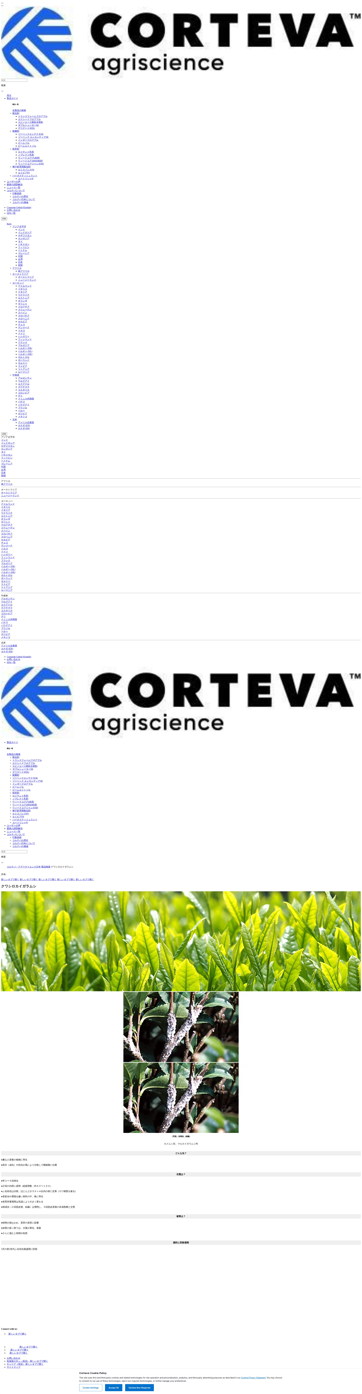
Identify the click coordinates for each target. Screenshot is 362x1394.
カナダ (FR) (24, 428)
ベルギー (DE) (25, 354)
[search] (2, 91)
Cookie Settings (91, 1388)
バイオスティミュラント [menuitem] (24, 175)
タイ (20, 241)
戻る (9, 95)
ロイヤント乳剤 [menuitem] (26, 152)
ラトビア (22, 366)
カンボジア (23, 238)
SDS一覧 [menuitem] (11, 213)
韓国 (20, 265)
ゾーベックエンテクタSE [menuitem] (30, 134)
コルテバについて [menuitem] (16, 190)
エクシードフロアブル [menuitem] (29, 119)
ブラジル (22, 407)
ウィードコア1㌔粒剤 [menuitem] (29, 158)
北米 (14, 419)
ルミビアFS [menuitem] (24, 172)
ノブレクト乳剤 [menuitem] (26, 155)
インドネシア (25, 232)
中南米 (15, 375)
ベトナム (22, 250)
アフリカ (16, 268)
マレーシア (23, 253)
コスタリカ (23, 390)
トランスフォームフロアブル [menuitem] (33, 116)
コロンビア (23, 393)
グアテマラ (23, 387)
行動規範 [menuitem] (16, 193)
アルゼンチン (25, 378)
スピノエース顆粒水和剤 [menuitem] (30, 122)
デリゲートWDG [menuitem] (26, 128)
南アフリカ (23, 271)
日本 (4, 219)
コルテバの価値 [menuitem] (20, 202)
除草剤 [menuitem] (15, 149)
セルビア (22, 321)
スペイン (22, 312)
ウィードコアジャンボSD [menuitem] (31, 164)
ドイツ (21, 333)
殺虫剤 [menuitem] (15, 113)
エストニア (23, 298)
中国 (20, 256)
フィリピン (23, 247)
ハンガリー (23, 336)
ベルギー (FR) (25, 348)
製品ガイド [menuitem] (12, 98)
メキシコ (22, 416)
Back (9, 224)
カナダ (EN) (24, 425)
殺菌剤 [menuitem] (15, 131)
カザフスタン (25, 235)
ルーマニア (23, 372)
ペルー (21, 410)
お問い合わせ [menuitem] (13, 210)
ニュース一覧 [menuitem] (13, 187)
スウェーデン (25, 309)
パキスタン (23, 244)
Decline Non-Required (139, 1388)
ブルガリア (23, 345)
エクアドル (23, 384)
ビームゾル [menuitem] (23, 143)
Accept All (114, 1388)
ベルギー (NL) (25, 351)
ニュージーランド (27, 280)
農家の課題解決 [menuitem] (15, 184)
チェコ (21, 324)
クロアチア (23, 306)
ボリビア (22, 413)
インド (21, 229)
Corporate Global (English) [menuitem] (19, 207)
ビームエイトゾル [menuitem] (27, 146)
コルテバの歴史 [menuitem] (20, 196)
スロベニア (23, 318)
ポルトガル (23, 357)
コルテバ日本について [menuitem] (23, 199)
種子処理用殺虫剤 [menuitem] (21, 167)
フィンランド (25, 339)
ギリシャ (22, 304)
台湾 (20, 259)
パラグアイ (23, 404)
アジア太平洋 (19, 226)
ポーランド (23, 360)
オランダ (22, 301)
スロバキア (23, 315)
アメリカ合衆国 (26, 422)
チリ (20, 396)
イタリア (22, 292)
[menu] (2, 3)
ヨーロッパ (18, 283)
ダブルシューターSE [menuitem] (28, 125)
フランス (22, 342)
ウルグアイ (23, 381)
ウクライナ (23, 295)
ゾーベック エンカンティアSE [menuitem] (33, 137)
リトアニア (23, 369)
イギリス (22, 289)
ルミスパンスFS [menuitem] (26, 170)
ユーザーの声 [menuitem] (13, 181)
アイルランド (25, 286)
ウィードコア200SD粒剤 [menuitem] (30, 161)
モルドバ (22, 363)
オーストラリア (20, 274)
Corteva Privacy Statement (253, 1378)
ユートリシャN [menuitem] (25, 178)
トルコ (21, 330)
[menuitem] (19, 110)
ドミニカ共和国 (26, 399)
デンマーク (23, 327)
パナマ (21, 401)
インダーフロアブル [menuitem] (28, 140)
